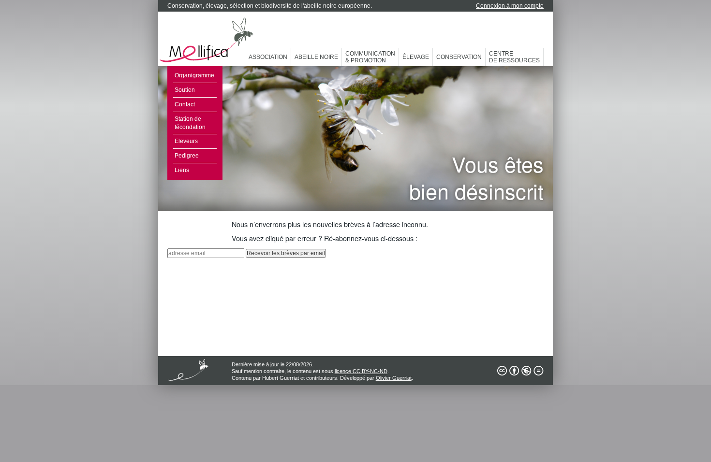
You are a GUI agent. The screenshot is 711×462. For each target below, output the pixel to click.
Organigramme (194, 75)
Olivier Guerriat (394, 378)
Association (268, 57)
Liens (182, 170)
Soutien (185, 90)
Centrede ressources (514, 57)
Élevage (415, 57)
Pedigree (187, 155)
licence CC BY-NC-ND (361, 371)
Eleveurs (186, 141)
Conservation (459, 57)
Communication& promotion (370, 57)
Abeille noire (316, 57)
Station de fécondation (190, 123)
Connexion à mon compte (510, 5)
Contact (185, 104)
